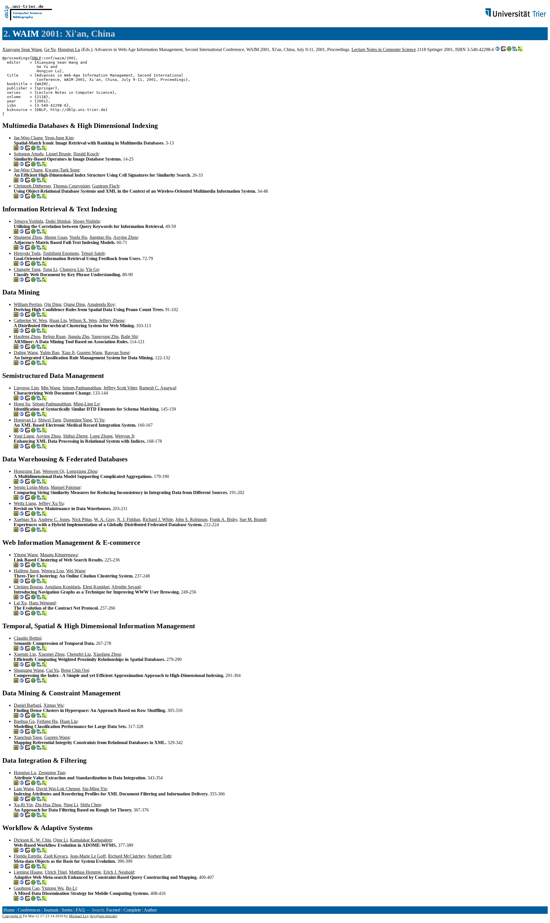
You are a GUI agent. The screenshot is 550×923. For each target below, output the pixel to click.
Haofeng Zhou (27, 336)
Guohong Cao (27, 888)
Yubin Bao (49, 352)
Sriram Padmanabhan (81, 387)
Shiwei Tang (49, 419)
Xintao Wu (53, 705)
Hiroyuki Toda (27, 253)
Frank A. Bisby (223, 519)
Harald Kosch (86, 153)
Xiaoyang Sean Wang (22, 49)
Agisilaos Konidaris (62, 586)
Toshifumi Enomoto (61, 253)
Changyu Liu (72, 269)
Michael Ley (79, 916)
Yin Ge (92, 269)
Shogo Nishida (86, 221)
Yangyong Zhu (105, 336)
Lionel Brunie (58, 153)
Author (150, 910)
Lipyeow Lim (26, 387)
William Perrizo (28, 304)
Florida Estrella (27, 856)
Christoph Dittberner (32, 186)
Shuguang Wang (29, 670)
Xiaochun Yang (28, 737)
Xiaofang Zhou (107, 654)
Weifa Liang (25, 503)
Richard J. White (158, 519)
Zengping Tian (51, 772)
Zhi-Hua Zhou (48, 804)
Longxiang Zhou (81, 471)
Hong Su (22, 403)
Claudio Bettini (27, 638)
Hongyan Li (25, 419)
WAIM (25, 33)
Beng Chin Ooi (75, 670)
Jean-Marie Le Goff (88, 856)
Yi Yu (99, 419)
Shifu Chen (90, 804)
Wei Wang (75, 570)
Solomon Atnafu (29, 153)
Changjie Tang (27, 269)
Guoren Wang (89, 352)
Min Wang (50, 387)
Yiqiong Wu (53, 888)
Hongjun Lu (69, 49)
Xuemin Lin (25, 654)
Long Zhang (101, 436)
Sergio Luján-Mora (31, 487)
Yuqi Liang (24, 436)
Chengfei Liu (79, 654)
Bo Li (71, 888)
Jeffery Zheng (111, 320)
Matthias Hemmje (85, 872)
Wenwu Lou (52, 570)
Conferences (29, 910)
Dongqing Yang (77, 419)
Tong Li (50, 269)
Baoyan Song (117, 352)
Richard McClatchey (126, 856)
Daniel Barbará (27, 705)
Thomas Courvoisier (71, 186)
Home (9, 910)
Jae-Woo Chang (28, 137)
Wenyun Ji (124, 436)
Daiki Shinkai (58, 221)
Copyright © (12, 916)
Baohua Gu (24, 721)
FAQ (80, 910)
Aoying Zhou (125, 237)
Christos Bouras (28, 586)
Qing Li (60, 840)
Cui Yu (52, 670)
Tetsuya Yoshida (28, 221)
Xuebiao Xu (25, 519)
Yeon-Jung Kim (59, 137)
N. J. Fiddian (128, 519)
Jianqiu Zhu (78, 336)
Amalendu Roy (101, 304)
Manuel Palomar (65, 487)
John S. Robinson (191, 519)
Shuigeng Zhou (28, 237)
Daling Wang (26, 352)
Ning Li (71, 804)
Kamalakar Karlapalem (91, 840)
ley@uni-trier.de (103, 916)
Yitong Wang (26, 554)
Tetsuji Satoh (93, 253)
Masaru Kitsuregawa (59, 554)
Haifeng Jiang (26, 570)
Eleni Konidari (96, 586)
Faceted (113, 910)
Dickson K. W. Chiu (32, 840)
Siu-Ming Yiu (94, 788)
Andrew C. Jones (54, 519)
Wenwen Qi (53, 471)
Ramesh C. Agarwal (157, 387)
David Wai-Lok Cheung (58, 788)
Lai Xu (20, 602)
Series (67, 910)
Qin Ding (52, 304)
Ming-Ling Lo (86, 403)
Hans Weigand (42, 602)
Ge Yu (50, 49)
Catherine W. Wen (30, 320)
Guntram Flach (105, 186)
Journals (51, 910)
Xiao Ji (68, 352)
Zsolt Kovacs (56, 856)
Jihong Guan (55, 237)
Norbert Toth (159, 856)
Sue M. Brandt (252, 519)
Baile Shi (129, 336)
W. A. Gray (104, 519)
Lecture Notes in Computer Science (383, 49)
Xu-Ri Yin (23, 804)
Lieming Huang (28, 872)
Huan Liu (58, 320)
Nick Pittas (82, 519)
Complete (132, 910)
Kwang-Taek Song (62, 169)
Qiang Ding (74, 304)
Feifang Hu (47, 721)
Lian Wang (24, 788)
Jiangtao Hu (100, 237)
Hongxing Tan (27, 471)
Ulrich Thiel (56, 872)
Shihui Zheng (75, 436)
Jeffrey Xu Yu (51, 503)
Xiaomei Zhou (51, 654)
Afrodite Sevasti (126, 586)
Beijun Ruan (54, 336)
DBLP (36, 58)
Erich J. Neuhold (118, 872)
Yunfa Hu (78, 237)
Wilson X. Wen (83, 320)
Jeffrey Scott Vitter (120, 387)
